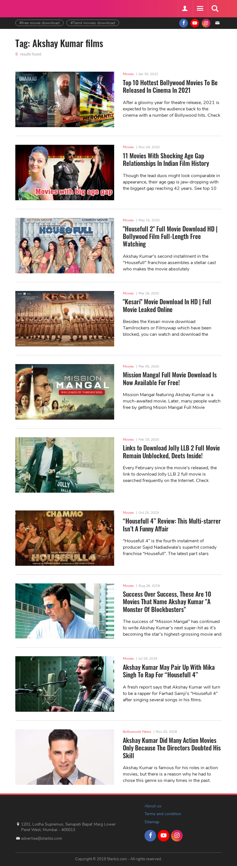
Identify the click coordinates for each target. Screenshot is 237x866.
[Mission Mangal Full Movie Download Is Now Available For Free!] (64, 392)
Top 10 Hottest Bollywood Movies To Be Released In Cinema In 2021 (170, 86)
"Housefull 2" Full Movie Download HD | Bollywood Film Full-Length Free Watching (170, 236)
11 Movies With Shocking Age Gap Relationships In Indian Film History (166, 159)
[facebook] (183, 23)
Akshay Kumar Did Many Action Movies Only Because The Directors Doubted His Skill (172, 747)
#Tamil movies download (93, 23)
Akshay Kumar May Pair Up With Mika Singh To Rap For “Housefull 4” (169, 670)
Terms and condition (163, 814)
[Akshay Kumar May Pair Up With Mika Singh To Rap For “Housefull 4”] (64, 684)
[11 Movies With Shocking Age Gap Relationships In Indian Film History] (64, 172)
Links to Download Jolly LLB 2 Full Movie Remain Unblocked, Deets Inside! (171, 451)
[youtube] (194, 23)
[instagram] (206, 23)
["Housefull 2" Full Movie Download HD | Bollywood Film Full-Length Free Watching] (64, 245)
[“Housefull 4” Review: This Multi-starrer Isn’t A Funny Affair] (64, 538)
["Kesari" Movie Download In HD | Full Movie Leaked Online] (64, 318)
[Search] (215, 8)
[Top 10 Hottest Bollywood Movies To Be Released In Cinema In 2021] (64, 99)
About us (153, 806)
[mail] (217, 23)
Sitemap (152, 822)
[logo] (29, 8)
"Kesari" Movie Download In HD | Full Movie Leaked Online (167, 305)
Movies (128, 74)
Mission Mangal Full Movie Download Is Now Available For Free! (170, 378)
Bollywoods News (137, 731)
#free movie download (39, 23)
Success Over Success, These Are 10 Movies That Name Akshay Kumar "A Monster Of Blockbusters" (167, 601)
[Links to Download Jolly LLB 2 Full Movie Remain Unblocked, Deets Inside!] (64, 465)
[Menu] (200, 8)
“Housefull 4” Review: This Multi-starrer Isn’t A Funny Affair (172, 524)
